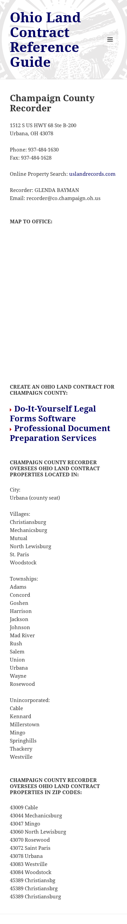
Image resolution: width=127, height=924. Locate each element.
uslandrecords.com (92, 173)
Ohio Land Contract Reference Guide (45, 39)
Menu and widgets (110, 46)
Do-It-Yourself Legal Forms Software (53, 413)
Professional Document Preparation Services (60, 432)
